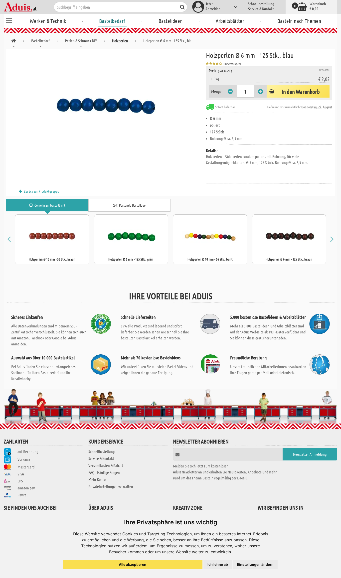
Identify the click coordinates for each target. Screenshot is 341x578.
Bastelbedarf (112, 20)
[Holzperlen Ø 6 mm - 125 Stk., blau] (106, 105)
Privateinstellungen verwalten (110, 486)
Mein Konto (97, 479)
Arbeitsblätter (230, 20)
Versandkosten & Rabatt (105, 465)
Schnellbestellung (261, 3)
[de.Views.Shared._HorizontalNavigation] (13, 41)
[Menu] (9, 20)
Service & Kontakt (261, 8)
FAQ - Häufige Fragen (104, 472)
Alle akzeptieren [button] (132, 564)
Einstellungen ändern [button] (255, 564)
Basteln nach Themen (299, 20)
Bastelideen (171, 20)
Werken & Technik (48, 20)
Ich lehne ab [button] (217, 564)
